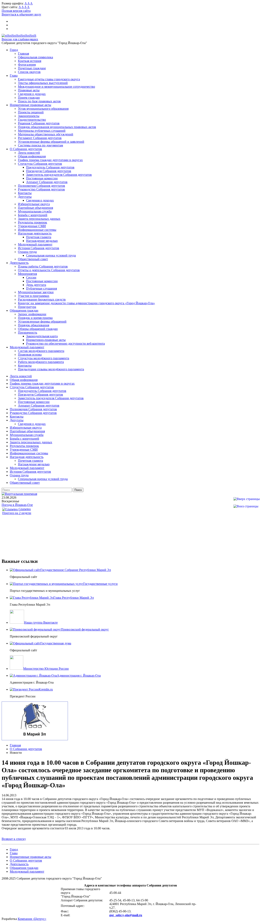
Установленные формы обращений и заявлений (51, 141)
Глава (14, 75)
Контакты (25, 193)
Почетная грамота (38, 237)
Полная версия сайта (16, 10)
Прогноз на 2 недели (16, 513)
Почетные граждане (32, 68)
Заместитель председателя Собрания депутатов (59, 174)
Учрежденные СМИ (32, 226)
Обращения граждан (24, 310)
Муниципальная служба (35, 211)
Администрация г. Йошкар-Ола (79, 675)
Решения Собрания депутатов (39, 123)
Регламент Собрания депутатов (40, 138)
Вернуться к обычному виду (21, 14)
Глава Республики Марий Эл (73, 597)
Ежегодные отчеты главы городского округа (49, 79)
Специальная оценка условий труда (51, 255)
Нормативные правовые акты (30, 105)
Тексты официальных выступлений (43, 83)
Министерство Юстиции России (46, 668)
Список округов (29, 72)
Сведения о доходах (32, 94)
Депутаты (25, 196)
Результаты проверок (32, 222)
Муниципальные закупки (36, 292)
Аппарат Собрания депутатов (46, 182)
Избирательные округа (34, 204)
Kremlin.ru (46, 689)
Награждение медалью (42, 240)
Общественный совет (33, 259)
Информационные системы (37, 229)
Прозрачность (27, 332)
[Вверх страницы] (246, 499)
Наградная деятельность (35, 233)
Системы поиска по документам (40, 145)
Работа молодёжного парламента (41, 362)
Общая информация (32, 156)
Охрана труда (27, 251)
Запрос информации (32, 314)
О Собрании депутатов (26, 149)
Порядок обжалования (33, 325)
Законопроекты (28, 116)
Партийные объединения (35, 207)
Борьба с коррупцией (32, 215)
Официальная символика (35, 57)
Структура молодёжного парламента (43, 358)
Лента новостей (29, 152)
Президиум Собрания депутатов (48, 171)
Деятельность (19, 262)
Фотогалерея (27, 64)
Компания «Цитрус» (32, 919)
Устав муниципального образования (43, 108)
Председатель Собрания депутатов (50, 167)
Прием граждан (29, 97)
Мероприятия (27, 274)
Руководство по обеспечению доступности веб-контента (65, 343)
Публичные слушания (41, 288)
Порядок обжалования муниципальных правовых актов (57, 127)
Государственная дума (55, 643)
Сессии (31, 277)
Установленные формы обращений (42, 321)
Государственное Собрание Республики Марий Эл (75, 570)
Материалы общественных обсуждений (45, 134)
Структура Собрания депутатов (40, 163)
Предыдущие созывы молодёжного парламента (51, 369)
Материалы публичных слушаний (41, 130)
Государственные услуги (100, 583)
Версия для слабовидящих (20, 39)
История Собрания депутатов (38, 248)
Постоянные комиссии (42, 178)
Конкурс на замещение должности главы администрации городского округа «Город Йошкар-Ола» (86, 303)
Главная (23, 53)
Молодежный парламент (35, 244)
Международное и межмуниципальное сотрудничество (56, 86)
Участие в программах (33, 296)
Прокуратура (27, 307)
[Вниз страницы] (245, 506)
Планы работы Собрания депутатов (43, 266)
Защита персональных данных (39, 218)
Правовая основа (30, 354)
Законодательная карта (42, 336)
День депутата (36, 285)
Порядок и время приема (35, 318)
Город (14, 50)
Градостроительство (32, 119)
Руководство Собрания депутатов (41, 189)
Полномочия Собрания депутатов (41, 185)
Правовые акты (29, 90)
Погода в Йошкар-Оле (17, 505)
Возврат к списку (14, 839)
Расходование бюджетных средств (42, 299)
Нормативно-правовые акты (46, 340)
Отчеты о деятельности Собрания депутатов (49, 270)
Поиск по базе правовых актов (39, 101)
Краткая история (29, 61)
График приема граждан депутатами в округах (50, 160)
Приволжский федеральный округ (85, 629)
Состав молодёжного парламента (41, 351)
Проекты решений (31, 112)
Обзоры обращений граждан (38, 329)
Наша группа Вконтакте (41, 622)
